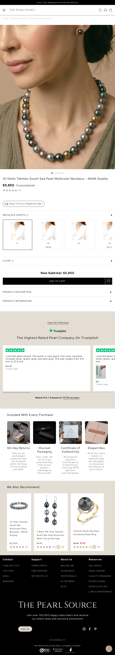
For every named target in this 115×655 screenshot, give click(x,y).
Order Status (39, 566)
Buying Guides (97, 581)
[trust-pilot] (58, 650)
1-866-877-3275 (11, 566)
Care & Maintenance (100, 592)
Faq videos (95, 566)
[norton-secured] (45, 650)
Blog (64, 586)
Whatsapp (8, 581)
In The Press (68, 581)
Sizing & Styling (98, 586)
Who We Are (67, 566)
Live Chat (8, 571)
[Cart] (110, 10)
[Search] (100, 10)
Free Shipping (39, 571)
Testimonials (68, 576)
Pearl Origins (97, 571)
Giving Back (68, 571)
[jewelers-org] (70, 650)
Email (6, 576)
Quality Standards (100, 576)
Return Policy (40, 576)
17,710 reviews (71, 397)
